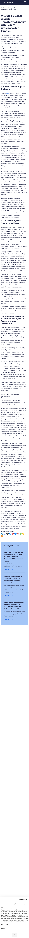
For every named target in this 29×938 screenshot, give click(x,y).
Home (2, 6)
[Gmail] (18, 534)
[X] (7, 534)
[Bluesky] (10, 534)
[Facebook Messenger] (15, 534)
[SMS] (21, 534)
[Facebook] (5, 534)
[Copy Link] (23, 534)
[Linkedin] (2, 534)
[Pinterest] (13, 534)
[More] (2, 536)
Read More (7, 569)
